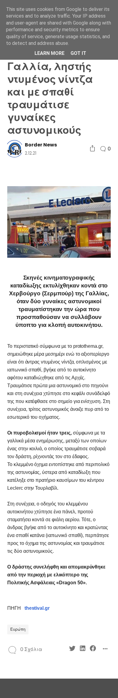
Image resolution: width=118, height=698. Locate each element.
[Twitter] (72, 649)
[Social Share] (92, 149)
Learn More (49, 53)
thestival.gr (37, 608)
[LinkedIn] (82, 649)
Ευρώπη (17, 629)
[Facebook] (93, 649)
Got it (78, 53)
